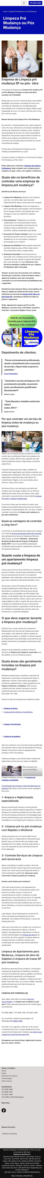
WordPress (28, 1176)
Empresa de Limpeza (9, 1076)
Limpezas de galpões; (12, 736)
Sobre (4, 1073)
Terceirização (7, 1078)
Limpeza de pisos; (11, 708)
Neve (13, 1176)
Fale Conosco (7, 1081)
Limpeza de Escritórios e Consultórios (18, 712)
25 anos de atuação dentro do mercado (26, 533)
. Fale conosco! (22, 321)
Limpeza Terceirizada (12, 724)
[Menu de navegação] (23, 3)
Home (4, 1071)
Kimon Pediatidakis (11, 374)
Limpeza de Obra (28, 935)
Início (5, 11)
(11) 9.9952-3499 (16, 1021)
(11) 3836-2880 (35, 3)
